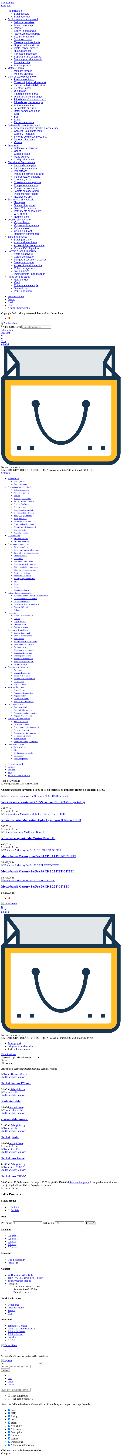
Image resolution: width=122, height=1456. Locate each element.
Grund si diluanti (23, 231)
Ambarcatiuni (15, 11)
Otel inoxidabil (15, 1259)
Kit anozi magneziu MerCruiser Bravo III (28, 838)
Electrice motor (22, 88)
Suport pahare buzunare (27, 56)
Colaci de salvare (24, 256)
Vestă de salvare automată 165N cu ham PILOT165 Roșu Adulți (43, 802)
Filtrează (90, 1223)
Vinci (17, 282)
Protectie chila (22, 62)
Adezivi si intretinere (25, 242)
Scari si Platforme (24, 36)
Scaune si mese (23, 39)
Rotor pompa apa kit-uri (27, 111)
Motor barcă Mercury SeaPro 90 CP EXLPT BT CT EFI (38, 856)
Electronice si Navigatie (21, 199)
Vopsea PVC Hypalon (26, 248)
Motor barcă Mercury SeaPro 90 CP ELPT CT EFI (35, 886)
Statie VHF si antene (25, 208)
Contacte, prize (22, 179)
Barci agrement (22, 16)
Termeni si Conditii (17, 1325)
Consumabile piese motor (22, 76)
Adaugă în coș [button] (17, 1089)
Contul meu (13, 1304)
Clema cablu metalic (14, 1119)
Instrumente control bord (27, 211)
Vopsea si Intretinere (19, 219)
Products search (13, 326)
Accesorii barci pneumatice (29, 245)
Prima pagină (14, 1043)
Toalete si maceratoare (27, 191)
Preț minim (6, 1223)
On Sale (15, 1210)
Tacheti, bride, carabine (27, 33)
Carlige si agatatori (24, 159)
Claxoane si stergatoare (27, 182)
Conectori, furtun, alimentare (30, 82)
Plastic (11, 1262)
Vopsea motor (22, 228)
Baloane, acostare (24, 22)
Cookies (12, 1337)
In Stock (15, 1207)
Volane (18, 142)
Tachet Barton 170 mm (16, 1083)
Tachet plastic (10, 1137)
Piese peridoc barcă (19, 276)
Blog (10, 305)
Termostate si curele (25, 108)
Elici (16, 113)
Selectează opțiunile (79, 1182)
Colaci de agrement (25, 268)
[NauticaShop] (9, 323)
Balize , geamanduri (25, 31)
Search (6, 1370)
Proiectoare (20, 171)
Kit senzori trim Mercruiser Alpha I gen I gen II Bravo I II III (41, 820)
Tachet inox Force (12, 1158)
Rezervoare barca (24, 122)
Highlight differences (22, 1399)
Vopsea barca (22, 222)
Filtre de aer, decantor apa (28, 102)
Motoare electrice (23, 73)
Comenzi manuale (24, 133)
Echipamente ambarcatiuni (23, 19)
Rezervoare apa (23, 196)
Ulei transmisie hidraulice (28, 96)
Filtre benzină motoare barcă (30, 99)
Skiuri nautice (21, 271)
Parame (18, 28)
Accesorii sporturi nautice (28, 265)
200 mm (12, 1244)
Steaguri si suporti (24, 262)
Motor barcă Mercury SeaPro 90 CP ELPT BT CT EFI (37, 871)
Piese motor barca (24, 79)
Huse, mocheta (22, 51)
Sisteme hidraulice (24, 139)
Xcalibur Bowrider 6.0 (19, 308)
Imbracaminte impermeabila (29, 274)
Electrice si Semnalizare (21, 162)
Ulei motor (20, 91)
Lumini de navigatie (25, 165)
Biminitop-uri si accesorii (28, 59)
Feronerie (13, 145)
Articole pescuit (22, 65)
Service (11, 302)
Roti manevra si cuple (26, 285)
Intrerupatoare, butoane (27, 176)
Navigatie (19, 202)
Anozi (17, 119)
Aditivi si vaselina (24, 105)
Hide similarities (19, 1395)
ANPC (11, 1340)
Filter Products (8, 1054)
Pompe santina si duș (26, 185)
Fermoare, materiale (25, 53)
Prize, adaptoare (23, 291)
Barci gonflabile (23, 239)
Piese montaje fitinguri (26, 194)
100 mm (12, 1235)
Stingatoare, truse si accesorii (30, 259)
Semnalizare (21, 288)
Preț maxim (48, 1223)
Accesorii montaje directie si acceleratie (36, 128)
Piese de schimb (16, 296)
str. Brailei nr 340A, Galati (21, 1275)
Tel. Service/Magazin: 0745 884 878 (26, 1278)
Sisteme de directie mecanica (30, 136)
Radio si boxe (22, 216)
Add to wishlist (9, 1077)
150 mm (12, 1241)
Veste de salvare (23, 254)
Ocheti (17, 151)
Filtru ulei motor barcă (26, 93)
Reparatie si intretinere (27, 234)
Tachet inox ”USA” (14, 1176)
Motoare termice (23, 71)
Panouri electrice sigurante (29, 173)
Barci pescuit (21, 13)
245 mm (12, 1247)
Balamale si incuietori (26, 148)
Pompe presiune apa (25, 188)
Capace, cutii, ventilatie (27, 42)
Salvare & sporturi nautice (22, 251)
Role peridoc (21, 279)
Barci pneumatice (17, 236)
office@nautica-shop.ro (19, 1280)
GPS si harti (20, 214)
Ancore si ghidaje (24, 25)
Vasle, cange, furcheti (26, 48)
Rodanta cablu (11, 1101)
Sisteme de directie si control (24, 125)
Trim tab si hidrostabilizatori (29, 85)
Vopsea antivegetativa (26, 225)
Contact (11, 299)
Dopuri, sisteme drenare (27, 45)
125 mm (12, 1238)
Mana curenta (21, 156)
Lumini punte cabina (25, 168)
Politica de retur (15, 1334)
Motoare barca (16, 68)
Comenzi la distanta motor (28, 131)
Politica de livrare (16, 1331)
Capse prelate (22, 153)
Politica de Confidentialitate (21, 1328)
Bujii (16, 116)
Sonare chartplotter (24, 205)
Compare (21, 1077)
